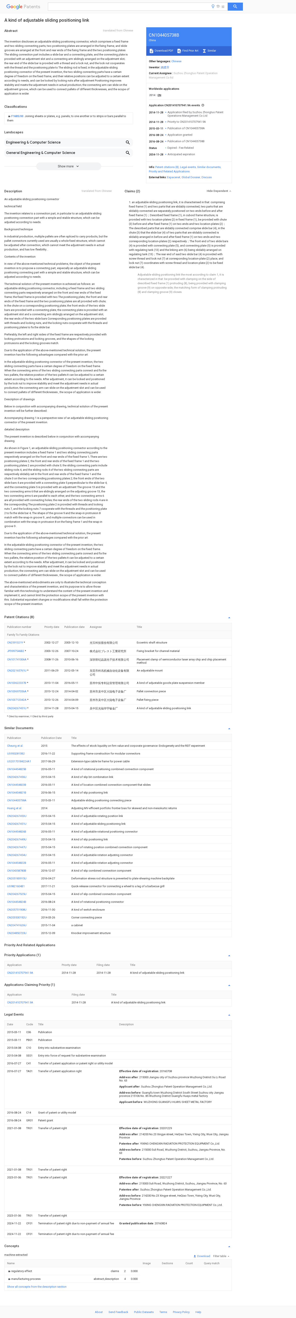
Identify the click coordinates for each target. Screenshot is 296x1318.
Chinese (176, 61)
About (99, 1312)
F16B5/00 (17, 116)
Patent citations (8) (167, 167)
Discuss (207, 177)
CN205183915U (16, 878)
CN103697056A (17, 691)
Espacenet (173, 177)
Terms (163, 1312)
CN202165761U (17, 670)
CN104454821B (16, 792)
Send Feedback (118, 1312)
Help (198, 1312)
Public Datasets (144, 1312)
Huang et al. (14, 808)
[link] (68, 118)
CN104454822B (16, 862)
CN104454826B (16, 831)
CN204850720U (16, 933)
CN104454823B (16, 784)
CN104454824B (16, 901)
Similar (211, 50)
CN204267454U (16, 855)
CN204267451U (17, 708)
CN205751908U (16, 909)
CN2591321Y (15, 642)
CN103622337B (17, 682)
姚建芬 (165, 67)
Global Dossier (191, 177)
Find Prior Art (190, 50)
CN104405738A (16, 800)
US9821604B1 (16, 886)
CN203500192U (16, 917)
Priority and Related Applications (169, 171)
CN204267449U (16, 839)
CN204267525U (16, 894)
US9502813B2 (16, 753)
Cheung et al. (15, 745)
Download (203, 1256)
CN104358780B (16, 870)
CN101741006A (17, 659)
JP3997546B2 (16, 651)
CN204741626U (16, 925)
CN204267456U (16, 777)
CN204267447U (16, 847)
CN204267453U (16, 816)
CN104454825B (16, 769)
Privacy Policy (181, 1312)
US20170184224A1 (19, 761)
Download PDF (163, 50)
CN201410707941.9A (20, 972)
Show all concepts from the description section (37, 1286)
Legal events (188, 167)
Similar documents (209, 167)
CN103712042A (17, 699)
